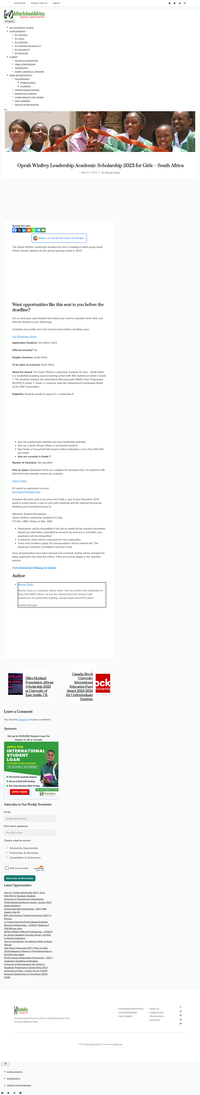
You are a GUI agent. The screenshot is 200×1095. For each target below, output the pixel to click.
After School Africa (93, 1044)
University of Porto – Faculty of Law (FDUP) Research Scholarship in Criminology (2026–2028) (26, 974)
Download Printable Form (26, 492)
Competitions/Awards (27, 90)
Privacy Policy (39, 3)
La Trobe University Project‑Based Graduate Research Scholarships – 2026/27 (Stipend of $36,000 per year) (26, 925)
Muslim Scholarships (27, 105)
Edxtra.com (117, 1044)
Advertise (20, 3)
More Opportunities (21, 75)
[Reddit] (29, 230)
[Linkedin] (24, 230)
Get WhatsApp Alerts (22, 28)
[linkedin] (169, 3)
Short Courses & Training (29, 72)
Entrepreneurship (128, 1012)
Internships (21, 68)
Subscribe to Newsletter (20, 878)
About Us (154, 1009)
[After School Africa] (24, 18)
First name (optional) (16, 826)
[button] (5, 110)
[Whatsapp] (33, 230)
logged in (24, 719)
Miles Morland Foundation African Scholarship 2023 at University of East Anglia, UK (39, 686)
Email (7, 812)
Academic (25, 86)
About (56, 3)
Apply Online (19, 481)
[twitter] (180, 3)
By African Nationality (28, 46)
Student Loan (156, 1012)
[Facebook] (14, 230)
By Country (21, 35)
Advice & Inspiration (26, 61)
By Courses (21, 42)
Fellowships (22, 79)
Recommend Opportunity (131, 1009)
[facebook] (175, 3)
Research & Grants (26, 94)
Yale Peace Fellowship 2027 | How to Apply (26, 948)
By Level (19, 39)
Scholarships (17, 31)
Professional (28, 83)
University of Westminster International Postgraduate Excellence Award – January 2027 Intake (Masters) (28, 902)
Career (13, 57)
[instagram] (185, 3)
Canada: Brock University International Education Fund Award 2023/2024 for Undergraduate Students (79, 686)
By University (22, 50)
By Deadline (21, 53)
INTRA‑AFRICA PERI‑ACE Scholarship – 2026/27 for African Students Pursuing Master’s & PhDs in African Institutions (28, 935)
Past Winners (22, 101)
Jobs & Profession (25, 64)
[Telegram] (38, 230)
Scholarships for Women (29, 97)
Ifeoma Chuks (112, 172)
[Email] (43, 230)
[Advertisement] (100, 132)
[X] (19, 230)
